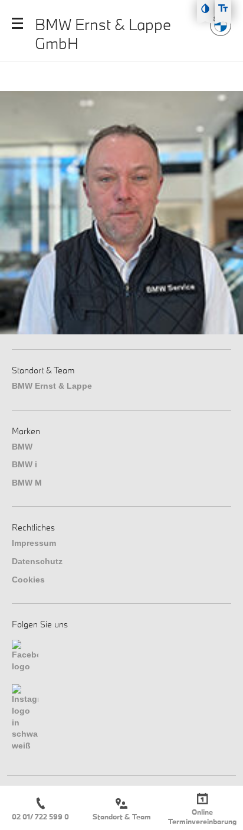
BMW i (24, 464)
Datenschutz (37, 561)
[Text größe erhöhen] (223, 8)
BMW (22, 446)
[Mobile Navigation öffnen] (17, 23)
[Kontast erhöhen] (205, 8)
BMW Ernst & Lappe (52, 385)
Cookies (28, 579)
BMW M (27, 482)
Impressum (34, 543)
